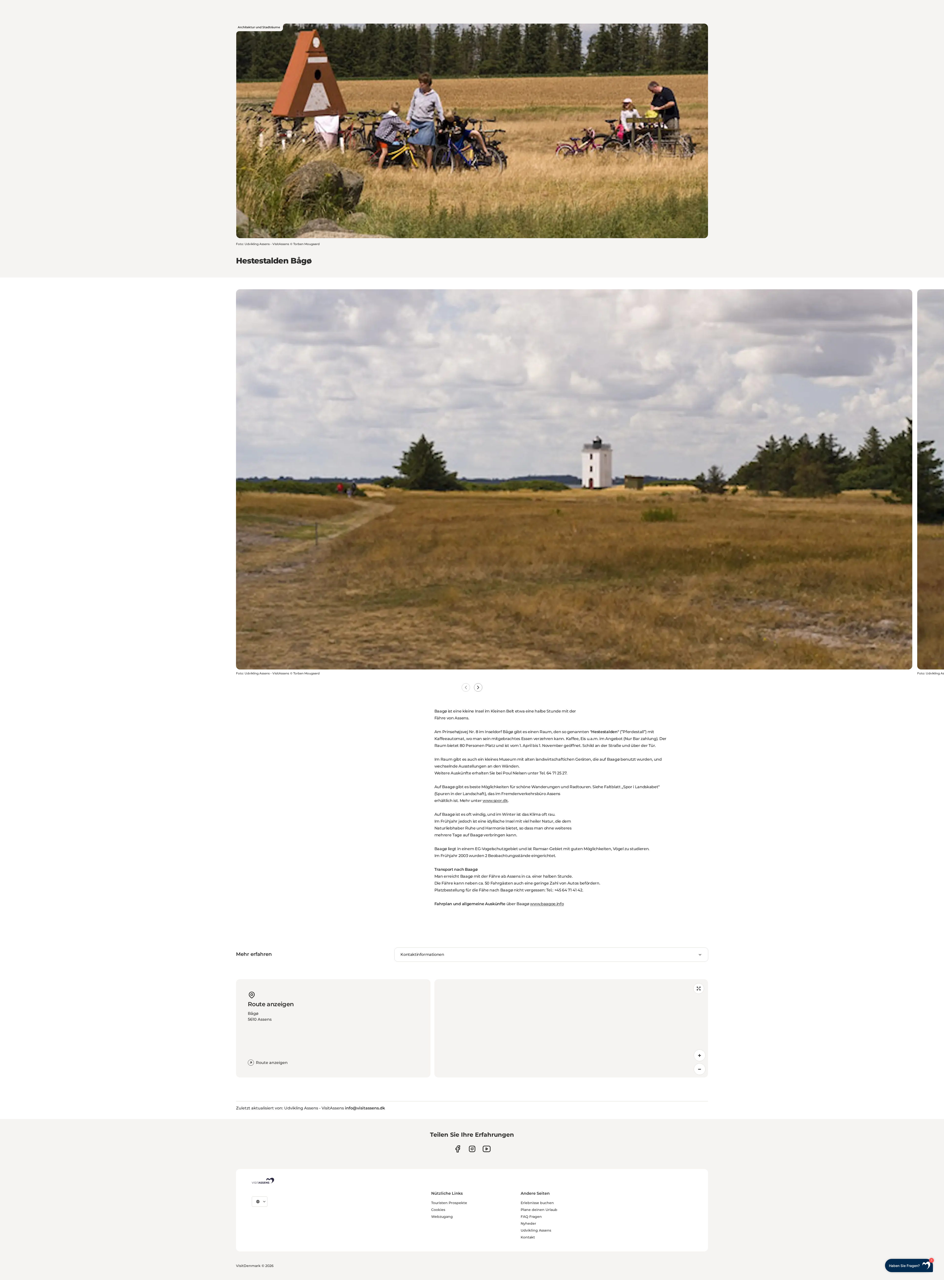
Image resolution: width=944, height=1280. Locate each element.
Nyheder (528, 1223)
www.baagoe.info (547, 904)
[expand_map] (698, 988)
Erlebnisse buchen (537, 1203)
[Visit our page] (457, 1149)
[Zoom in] (700, 1055)
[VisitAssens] (263, 1181)
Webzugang (442, 1216)
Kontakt (528, 1237)
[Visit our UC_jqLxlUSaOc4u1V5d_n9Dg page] (486, 1149)
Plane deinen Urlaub (539, 1209)
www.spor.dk (495, 800)
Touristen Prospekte (449, 1203)
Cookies (438, 1209)
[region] (571, 1028)
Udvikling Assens (536, 1230)
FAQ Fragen (531, 1216)
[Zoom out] (700, 1069)
